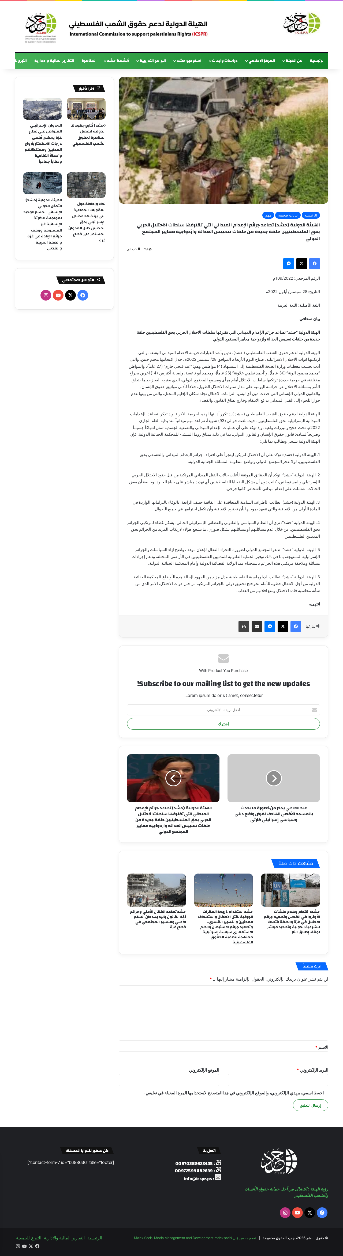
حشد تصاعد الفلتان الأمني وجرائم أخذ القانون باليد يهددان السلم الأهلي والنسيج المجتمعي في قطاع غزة (158, 919)
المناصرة (88, 60)
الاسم (322, 1047)
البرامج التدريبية (153, 60)
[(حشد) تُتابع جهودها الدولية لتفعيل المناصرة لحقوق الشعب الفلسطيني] (86, 109)
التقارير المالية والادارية (54, 60)
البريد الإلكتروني (312, 1070)
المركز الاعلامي (261, 60)
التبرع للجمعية (28, 1237)
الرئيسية (317, 60)
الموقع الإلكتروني (204, 1070)
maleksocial (223, 1238)
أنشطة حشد (118, 60)
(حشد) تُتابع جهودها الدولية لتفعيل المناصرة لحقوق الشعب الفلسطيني (88, 134)
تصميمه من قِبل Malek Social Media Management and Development (195, 1238)
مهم (268, 215)
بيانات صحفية (288, 215)
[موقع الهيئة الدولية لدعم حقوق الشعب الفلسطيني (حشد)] (300, 24)
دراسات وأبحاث (225, 60)
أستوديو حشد (189, 60)
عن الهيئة (294, 60)
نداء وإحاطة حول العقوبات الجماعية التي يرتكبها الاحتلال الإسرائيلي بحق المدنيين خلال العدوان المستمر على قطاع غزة (87, 222)
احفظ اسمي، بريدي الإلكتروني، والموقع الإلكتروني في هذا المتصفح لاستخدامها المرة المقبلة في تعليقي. (234, 1092)
